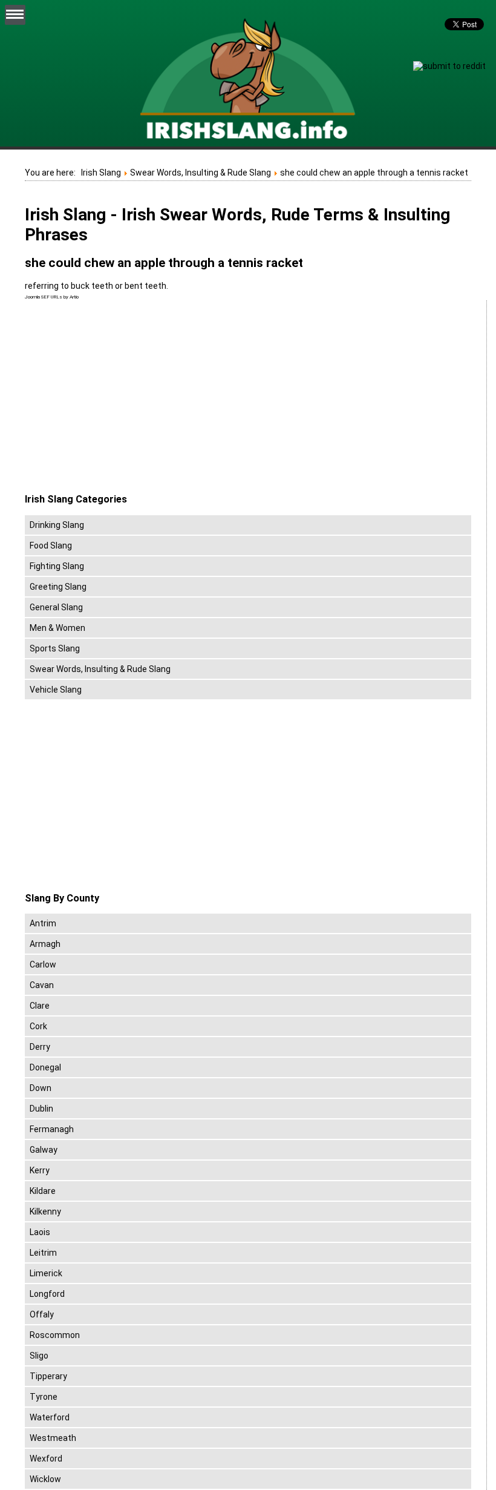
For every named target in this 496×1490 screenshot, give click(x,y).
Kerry (40, 1170)
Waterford (50, 1417)
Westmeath (53, 1438)
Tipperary (48, 1376)
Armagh (45, 944)
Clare (40, 1005)
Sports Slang (55, 648)
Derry (40, 1047)
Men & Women (57, 628)
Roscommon (55, 1335)
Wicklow (45, 1479)
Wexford (46, 1458)
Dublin (41, 1108)
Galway (43, 1150)
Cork (38, 1026)
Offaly (42, 1314)
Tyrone (43, 1397)
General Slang (56, 607)
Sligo (39, 1355)
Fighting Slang (57, 566)
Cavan (42, 985)
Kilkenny (45, 1211)
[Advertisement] (126, 397)
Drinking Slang (57, 525)
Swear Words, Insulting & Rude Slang (100, 669)
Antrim (43, 923)
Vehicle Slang (56, 689)
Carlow (43, 964)
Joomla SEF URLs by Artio (52, 297)
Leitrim (43, 1253)
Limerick (46, 1273)
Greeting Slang (58, 587)
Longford (47, 1294)
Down (40, 1088)
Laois (40, 1232)
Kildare (43, 1191)
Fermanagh (52, 1129)
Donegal (45, 1067)
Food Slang (51, 545)
